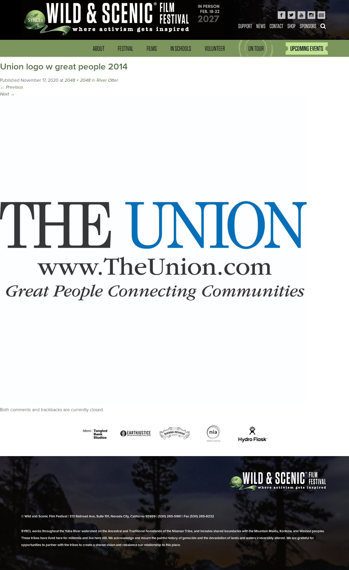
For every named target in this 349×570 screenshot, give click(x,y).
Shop (291, 25)
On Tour (256, 48)
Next (7, 94)
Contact (276, 25)
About (98, 48)
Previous (11, 87)
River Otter (107, 80)
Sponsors (308, 25)
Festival (125, 48)
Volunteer (215, 48)
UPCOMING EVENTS (306, 48)
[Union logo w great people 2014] (153, 402)
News (260, 25)
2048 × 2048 (77, 80)
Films (152, 48)
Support (245, 25)
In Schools (180, 48)
